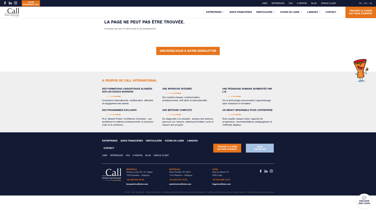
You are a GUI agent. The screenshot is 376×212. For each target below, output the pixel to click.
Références (278, 3)
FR (360, 3)
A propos (302, 3)
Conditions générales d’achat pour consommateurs (226, 192)
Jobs (264, 3)
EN (365, 3)
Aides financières (240, 12)
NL (371, 3)
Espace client (328, 3)
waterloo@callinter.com (180, 184)
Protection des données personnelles (260, 192)
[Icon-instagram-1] (15, 3)
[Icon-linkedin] (10, 3)
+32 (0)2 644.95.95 (135, 179)
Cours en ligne (289, 12)
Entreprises (214, 12)
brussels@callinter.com (137, 184)
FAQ (291, 3)
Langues (312, 12)
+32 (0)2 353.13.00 (178, 179)
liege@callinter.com (221, 184)
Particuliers (264, 12)
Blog (314, 3)
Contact (331, 12)
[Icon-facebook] (5, 3)
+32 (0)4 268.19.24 (221, 179)
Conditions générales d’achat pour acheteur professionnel (183, 192)
